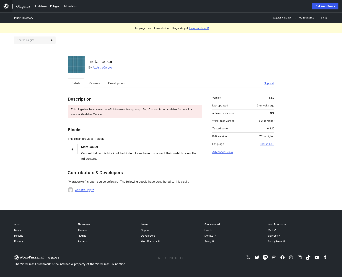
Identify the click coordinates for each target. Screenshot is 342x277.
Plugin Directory (23, 17)
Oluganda (53, 257)
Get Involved (212, 224)
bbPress (274, 235)
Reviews (94, 83)
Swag (209, 241)
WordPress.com (278, 224)
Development (117, 83)
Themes (82, 230)
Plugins (82, 235)
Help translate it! (199, 28)
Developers (148, 235)
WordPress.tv (150, 241)
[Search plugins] (52, 40)
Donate (210, 235)
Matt (272, 230)
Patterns (83, 241)
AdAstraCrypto (102, 67)
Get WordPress (325, 6)
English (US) (267, 143)
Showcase (84, 224)
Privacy (18, 241)
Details (75, 83)
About (17, 224)
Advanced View (222, 152)
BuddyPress (276, 241)
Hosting (18, 235)
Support (269, 83)
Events (208, 230)
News (17, 230)
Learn (144, 224)
